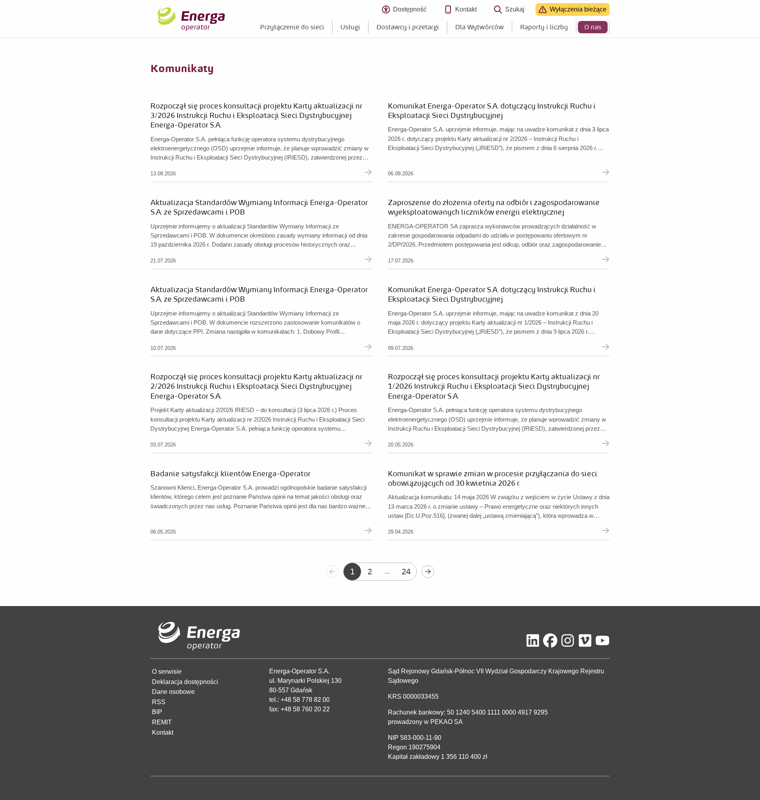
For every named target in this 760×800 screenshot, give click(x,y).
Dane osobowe (173, 691)
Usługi (350, 27)
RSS (158, 702)
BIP (157, 712)
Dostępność (413, 11)
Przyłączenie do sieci (292, 27)
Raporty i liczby (544, 27)
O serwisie (167, 671)
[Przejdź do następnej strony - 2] (428, 571)
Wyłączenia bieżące (578, 9)
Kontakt (466, 9)
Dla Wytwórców (479, 27)
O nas (592, 27)
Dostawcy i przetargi (407, 27)
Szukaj (514, 9)
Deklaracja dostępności (185, 681)
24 (406, 571)
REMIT (162, 722)
